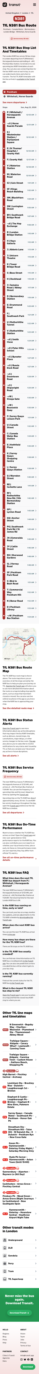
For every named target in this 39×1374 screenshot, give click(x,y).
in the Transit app (17, 983)
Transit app (24, 794)
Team (22, 1336)
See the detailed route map (17, 708)
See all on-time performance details (18, 858)
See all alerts (10, 755)
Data (4, 1361)
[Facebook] (28, 1359)
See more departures (14, 102)
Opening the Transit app (15, 686)
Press (5, 1339)
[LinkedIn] (32, 1359)
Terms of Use (25, 1345)
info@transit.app (27, 1355)
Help (4, 1342)
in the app (11, 934)
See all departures (12, 812)
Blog (4, 1336)
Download (28, 1366)
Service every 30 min (21, 39)
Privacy (23, 1342)
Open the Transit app (11, 728)
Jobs (22, 1339)
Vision (22, 1334)
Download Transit (18, 1312)
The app (32, 741)
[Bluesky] (25, 1359)
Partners (7, 1351)
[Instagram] (21, 1359)
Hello (5, 1329)
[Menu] (34, 5)
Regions (6, 1334)
